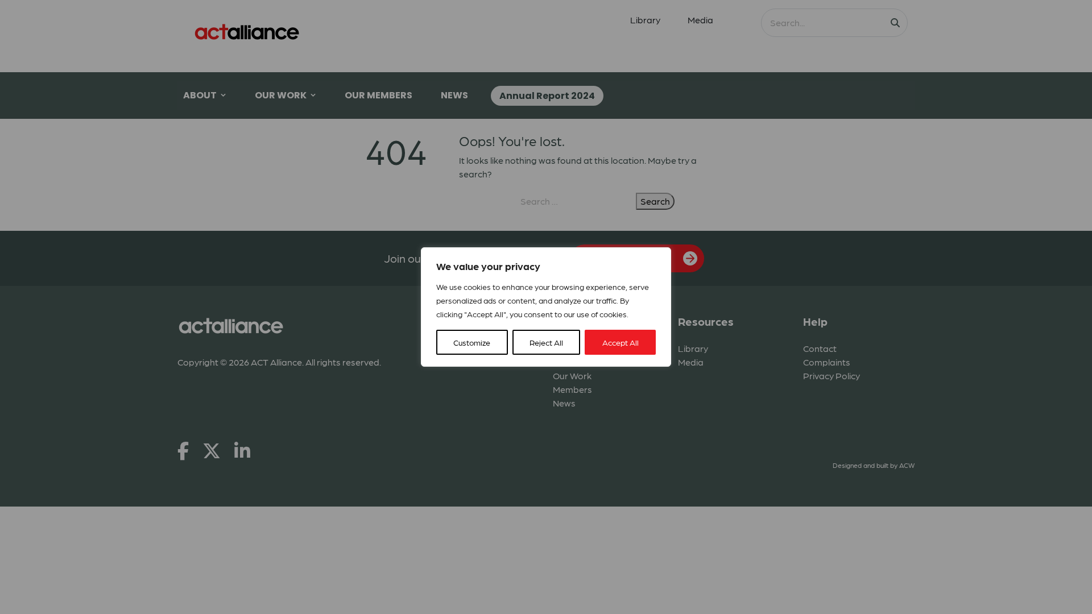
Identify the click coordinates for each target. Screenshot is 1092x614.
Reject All (546, 342)
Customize (471, 342)
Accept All (620, 342)
